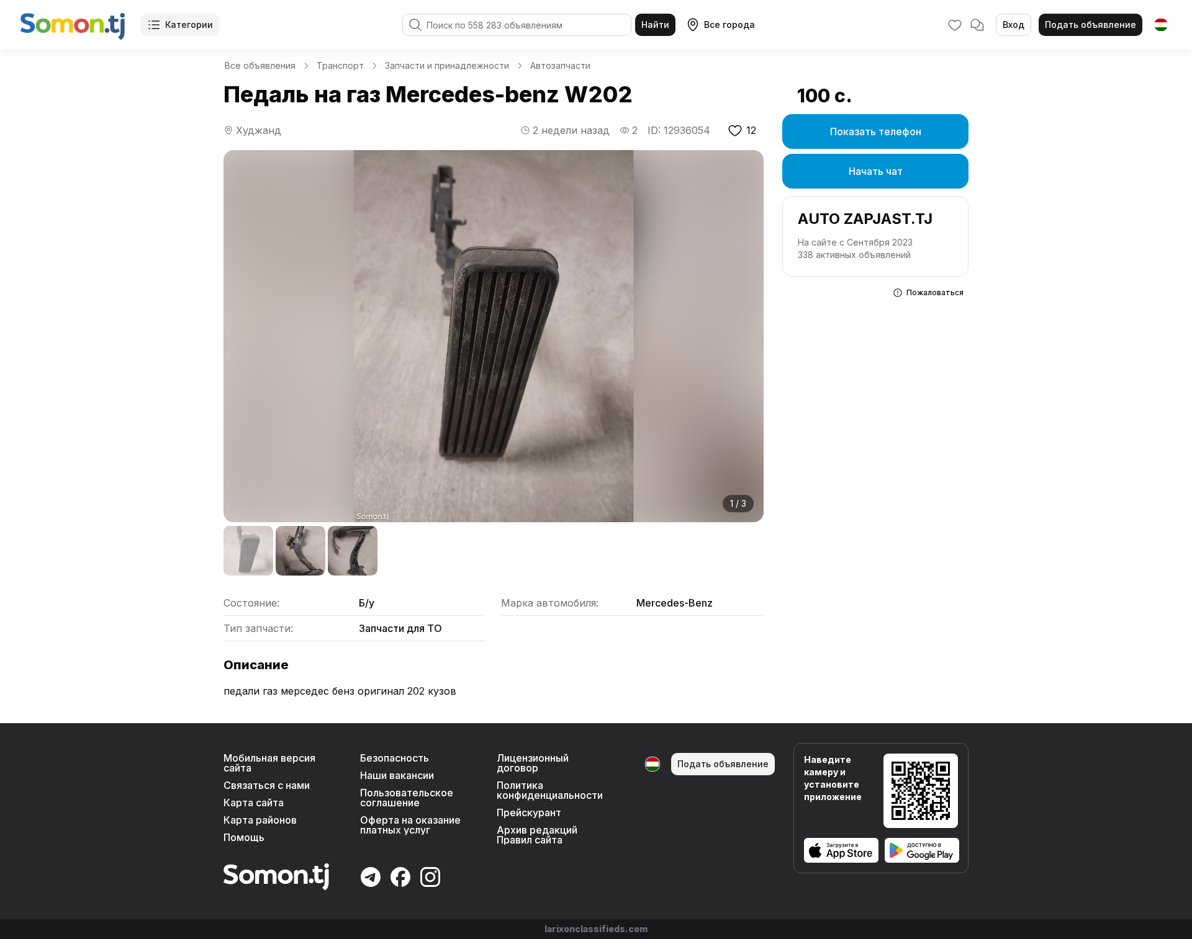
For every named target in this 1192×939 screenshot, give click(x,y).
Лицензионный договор (533, 763)
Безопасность (394, 758)
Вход (1013, 24)
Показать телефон (875, 131)
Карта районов (260, 820)
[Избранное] (955, 25)
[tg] (1161, 25)
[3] (352, 551)
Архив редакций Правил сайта (537, 835)
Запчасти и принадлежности (447, 65)
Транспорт (340, 65)
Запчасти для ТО (400, 628)
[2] (300, 551)
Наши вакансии (397, 775)
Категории (189, 24)
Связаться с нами (267, 785)
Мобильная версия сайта (269, 763)
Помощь (244, 837)
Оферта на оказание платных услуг (410, 825)
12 (751, 130)
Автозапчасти (560, 65)
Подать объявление (1090, 24)
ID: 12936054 (679, 130)
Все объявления (260, 65)
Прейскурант (529, 812)
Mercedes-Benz (674, 603)
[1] (248, 551)
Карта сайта (254, 803)
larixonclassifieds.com (596, 928)
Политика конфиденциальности (550, 790)
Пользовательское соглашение (406, 798)
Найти (655, 24)
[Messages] (977, 25)
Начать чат (876, 171)
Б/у (366, 603)
